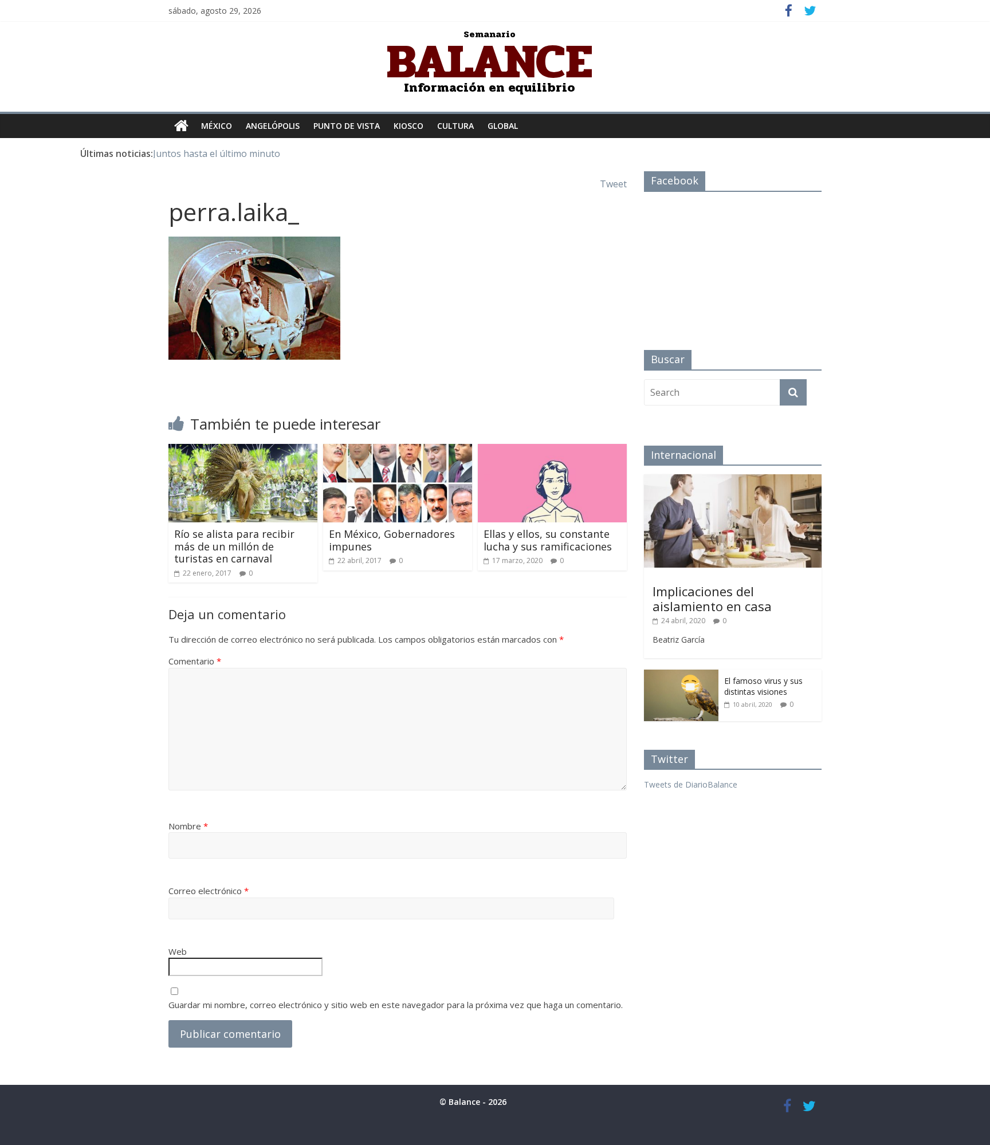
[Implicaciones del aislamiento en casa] (733, 480)
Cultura (455, 125)
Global (503, 125)
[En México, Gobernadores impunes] (397, 450)
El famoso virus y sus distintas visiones (763, 686)
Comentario (194, 661)
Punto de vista (346, 125)
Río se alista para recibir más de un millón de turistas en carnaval (234, 546)
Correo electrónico (208, 890)
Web (177, 951)
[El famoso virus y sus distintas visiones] (681, 675)
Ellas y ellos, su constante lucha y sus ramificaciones (548, 540)
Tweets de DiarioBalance (690, 784)
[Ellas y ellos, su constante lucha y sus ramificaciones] (552, 450)
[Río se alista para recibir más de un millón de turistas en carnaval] (242, 450)
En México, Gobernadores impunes (392, 540)
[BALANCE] (181, 126)
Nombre (188, 826)
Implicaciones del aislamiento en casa (712, 599)
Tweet (613, 184)
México (216, 125)
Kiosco (408, 125)
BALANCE (489, 61)
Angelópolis (273, 125)
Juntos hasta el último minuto (216, 153)
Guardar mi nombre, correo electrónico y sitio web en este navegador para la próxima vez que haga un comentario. (395, 1004)
